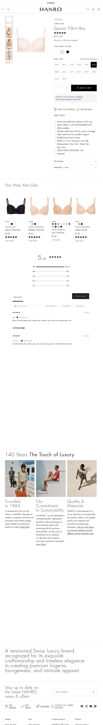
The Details (58, 161)
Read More (25, 527)
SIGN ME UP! (63, 708)
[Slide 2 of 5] (9, 33)
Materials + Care (61, 167)
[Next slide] (94, 2)
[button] (51, 266)
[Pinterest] (95, 706)
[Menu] (3, 9)
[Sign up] (93, 692)
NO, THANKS (63, 716)
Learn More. (41, 544)
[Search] (8, 9)
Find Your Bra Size (90, 59)
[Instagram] (86, 706)
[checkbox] (79, 306)
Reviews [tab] (18, 297)
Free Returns (86, 109)
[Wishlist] (87, 9)
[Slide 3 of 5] (9, 44)
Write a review (80, 296)
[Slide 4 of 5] (9, 55)
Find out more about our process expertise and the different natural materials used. (80, 530)
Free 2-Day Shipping (66, 109)
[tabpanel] (51, 326)
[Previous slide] (6, 2)
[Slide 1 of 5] (9, 21)
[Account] (93, 9)
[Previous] (8, 206)
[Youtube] (90, 706)
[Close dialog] (81, 679)
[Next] (24, 206)
